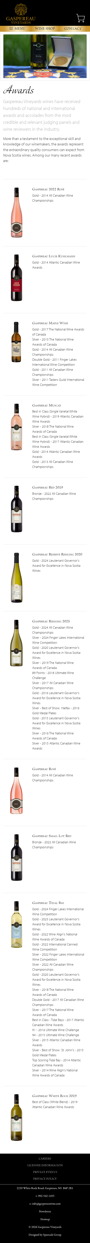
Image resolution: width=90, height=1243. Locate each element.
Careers (45, 1159)
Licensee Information (45, 1165)
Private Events (45, 1172)
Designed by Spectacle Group (45, 1235)
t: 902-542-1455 (45, 1196)
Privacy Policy (45, 1179)
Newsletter (45, 1212)
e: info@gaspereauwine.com (45, 1204)
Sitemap (45, 1219)
